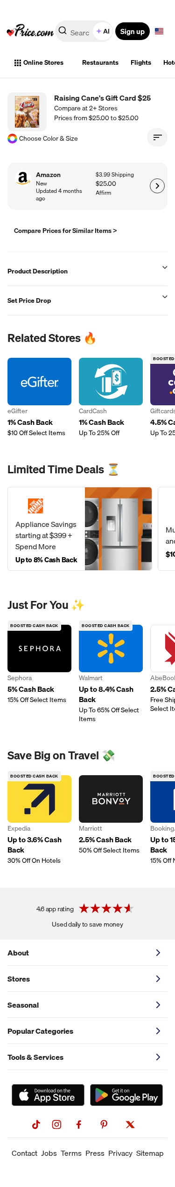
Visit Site (157, 185)
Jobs (49, 1153)
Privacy (120, 1153)
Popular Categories (40, 1031)
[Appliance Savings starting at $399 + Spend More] (80, 528)
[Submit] (63, 33)
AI (106, 31)
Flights (141, 62)
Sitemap (150, 1153)
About (18, 953)
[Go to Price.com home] (30, 31)
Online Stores (43, 62)
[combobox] (84, 31)
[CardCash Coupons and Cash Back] (111, 397)
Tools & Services (35, 1057)
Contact (24, 1153)
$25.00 (106, 184)
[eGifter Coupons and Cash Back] (39, 397)
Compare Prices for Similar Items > (65, 230)
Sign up (132, 31)
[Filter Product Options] (157, 137)
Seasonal (23, 1005)
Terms (71, 1153)
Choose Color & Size (48, 138)
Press (95, 1153)
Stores (18, 979)
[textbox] (159, 31)
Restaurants (100, 62)
